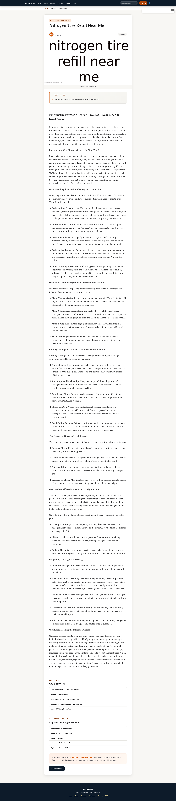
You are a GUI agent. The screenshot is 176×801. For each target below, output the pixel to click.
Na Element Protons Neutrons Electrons (65, 699)
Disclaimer (61, 3)
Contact (52, 3)
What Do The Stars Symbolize (61, 733)
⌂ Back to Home (56, 768)
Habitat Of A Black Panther (60, 694)
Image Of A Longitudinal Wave (61, 709)
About (46, 3)
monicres (30, 3)
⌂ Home (143, 3)
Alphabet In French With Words (62, 748)
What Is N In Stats (57, 738)
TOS (75, 3)
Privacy (69, 3)
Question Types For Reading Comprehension (67, 704)
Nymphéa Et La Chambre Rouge (62, 728)
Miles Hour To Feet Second (60, 743)
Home (39, 3)
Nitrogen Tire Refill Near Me (82, 757)
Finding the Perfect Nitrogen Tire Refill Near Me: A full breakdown (76, 99)
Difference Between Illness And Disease (65, 690)
